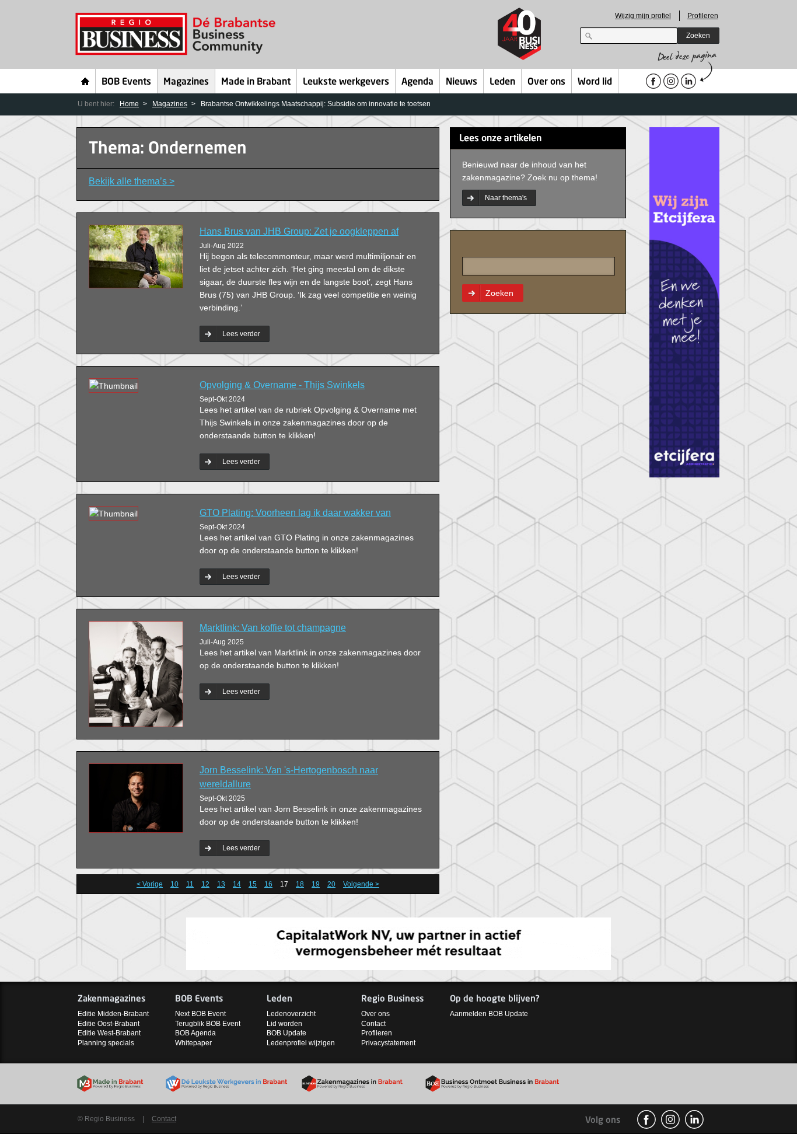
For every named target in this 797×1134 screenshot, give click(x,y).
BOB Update (286, 1033)
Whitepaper (193, 1043)
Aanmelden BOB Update (489, 1014)
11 (190, 884)
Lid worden (284, 1024)
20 (331, 884)
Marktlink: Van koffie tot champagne (273, 628)
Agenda (417, 82)
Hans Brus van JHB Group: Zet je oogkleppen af (299, 231)
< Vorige (150, 884)
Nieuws (461, 82)
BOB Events (126, 82)
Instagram (670, 1119)
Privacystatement (388, 1043)
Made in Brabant (256, 82)
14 (237, 884)
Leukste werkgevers (346, 82)
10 (174, 884)
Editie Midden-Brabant (113, 1014)
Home (85, 81)
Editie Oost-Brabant (108, 1024)
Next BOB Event (200, 1014)
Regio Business (177, 34)
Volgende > (361, 884)
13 (221, 884)
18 (300, 884)
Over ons (546, 82)
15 (253, 884)
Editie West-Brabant (109, 1033)
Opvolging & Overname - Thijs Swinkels (282, 385)
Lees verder (241, 334)
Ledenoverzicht (291, 1014)
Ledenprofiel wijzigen (301, 1043)
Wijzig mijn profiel (643, 16)
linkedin (694, 1119)
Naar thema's (506, 198)
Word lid (595, 82)
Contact (373, 1024)
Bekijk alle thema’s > (131, 181)
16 (268, 884)
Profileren (702, 16)
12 (205, 884)
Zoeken (698, 36)
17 (284, 884)
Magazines (186, 82)
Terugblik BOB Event (207, 1024)
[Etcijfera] (684, 301)
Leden (502, 82)
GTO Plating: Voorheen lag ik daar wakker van (295, 513)
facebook (646, 1119)
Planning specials (106, 1043)
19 (316, 884)
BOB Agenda (195, 1033)
